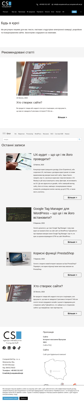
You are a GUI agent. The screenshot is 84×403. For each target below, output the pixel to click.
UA (63, 12)
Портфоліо (40, 12)
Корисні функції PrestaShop (53, 253)
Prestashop (29, 134)
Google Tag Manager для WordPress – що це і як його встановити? (53, 213)
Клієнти (47, 12)
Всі (16, 134)
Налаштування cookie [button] (10, 398)
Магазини (46, 134)
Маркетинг (21, 134)
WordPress (38, 134)
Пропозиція (21, 12)
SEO (51, 134)
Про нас (14, 12)
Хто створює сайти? (29, 102)
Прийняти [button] (24, 398)
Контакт (58, 12)
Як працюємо (31, 12)
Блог (52, 12)
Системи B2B (59, 134)
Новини (67, 134)
